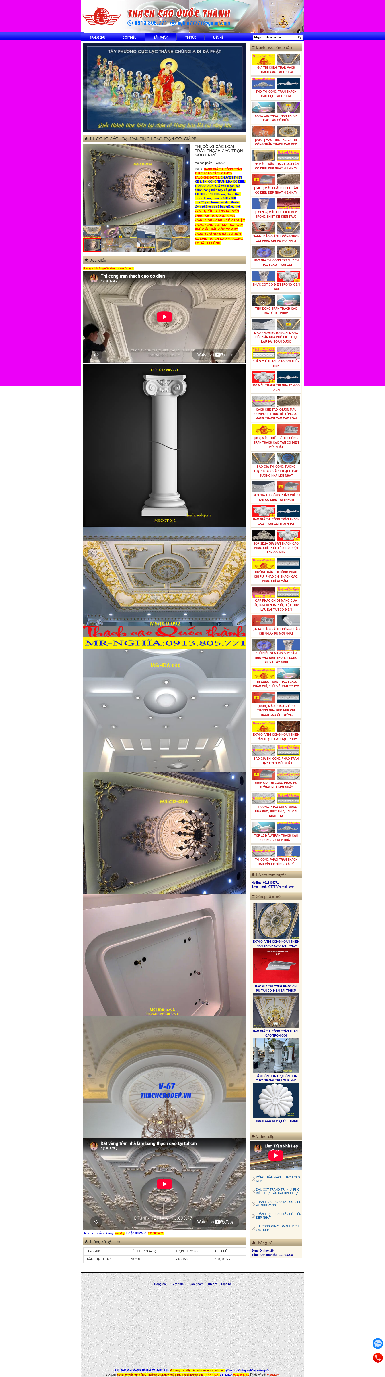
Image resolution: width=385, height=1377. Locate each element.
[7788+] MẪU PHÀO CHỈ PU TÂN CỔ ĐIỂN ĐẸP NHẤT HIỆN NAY (276, 190)
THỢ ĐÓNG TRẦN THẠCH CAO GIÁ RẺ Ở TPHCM (276, 311)
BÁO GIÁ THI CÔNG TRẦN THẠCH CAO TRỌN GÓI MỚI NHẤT (276, 522)
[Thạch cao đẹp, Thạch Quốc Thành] (164, 87)
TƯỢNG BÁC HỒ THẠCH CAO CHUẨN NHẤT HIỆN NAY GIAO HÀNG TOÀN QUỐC (276, 1080)
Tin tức (190, 37)
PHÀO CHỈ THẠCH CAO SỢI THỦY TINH (276, 363)
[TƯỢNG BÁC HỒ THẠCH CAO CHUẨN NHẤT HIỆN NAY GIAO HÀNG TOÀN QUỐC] (276, 1055)
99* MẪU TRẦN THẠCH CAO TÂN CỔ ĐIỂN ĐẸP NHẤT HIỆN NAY (276, 166)
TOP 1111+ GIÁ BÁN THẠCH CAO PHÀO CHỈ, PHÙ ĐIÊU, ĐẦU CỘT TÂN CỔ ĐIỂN (276, 548)
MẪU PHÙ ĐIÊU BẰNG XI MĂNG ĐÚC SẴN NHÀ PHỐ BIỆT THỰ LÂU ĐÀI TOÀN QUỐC (276, 337)
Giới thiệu (129, 37)
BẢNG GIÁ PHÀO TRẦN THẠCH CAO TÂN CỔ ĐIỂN (276, 118)
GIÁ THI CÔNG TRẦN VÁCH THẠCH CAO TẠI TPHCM (276, 70)
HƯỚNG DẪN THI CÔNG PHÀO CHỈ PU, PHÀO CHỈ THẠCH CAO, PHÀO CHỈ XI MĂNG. (276, 576)
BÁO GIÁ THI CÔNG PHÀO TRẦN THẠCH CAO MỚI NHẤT (276, 761)
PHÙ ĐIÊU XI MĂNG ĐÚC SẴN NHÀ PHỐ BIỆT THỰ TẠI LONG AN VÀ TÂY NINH (276, 658)
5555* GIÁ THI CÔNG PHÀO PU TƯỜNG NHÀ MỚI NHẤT (276, 785)
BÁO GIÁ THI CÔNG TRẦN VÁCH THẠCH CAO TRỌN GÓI (276, 263)
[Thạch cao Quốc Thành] (101, 16)
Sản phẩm (161, 37)
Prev (89, 184)
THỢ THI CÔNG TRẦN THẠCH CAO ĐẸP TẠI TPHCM (276, 94)
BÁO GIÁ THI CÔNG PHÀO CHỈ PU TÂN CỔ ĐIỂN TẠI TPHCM (276, 497)
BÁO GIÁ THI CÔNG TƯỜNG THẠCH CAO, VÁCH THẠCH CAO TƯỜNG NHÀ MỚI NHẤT (276, 471)
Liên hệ (218, 37)
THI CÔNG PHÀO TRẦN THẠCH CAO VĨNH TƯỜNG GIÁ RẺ (276, 862)
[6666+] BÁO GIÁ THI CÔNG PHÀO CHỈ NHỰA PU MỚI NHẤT (276, 631)
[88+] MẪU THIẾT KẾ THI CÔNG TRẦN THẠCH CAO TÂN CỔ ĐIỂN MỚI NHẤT (276, 442)
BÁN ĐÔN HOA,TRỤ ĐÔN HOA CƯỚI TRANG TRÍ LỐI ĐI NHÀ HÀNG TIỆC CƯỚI (276, 990)
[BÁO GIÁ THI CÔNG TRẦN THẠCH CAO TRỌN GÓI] (276, 921)
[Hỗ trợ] (378, 1357)
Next (184, 184)
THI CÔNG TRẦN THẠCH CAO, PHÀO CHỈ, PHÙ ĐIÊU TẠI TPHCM (276, 684)
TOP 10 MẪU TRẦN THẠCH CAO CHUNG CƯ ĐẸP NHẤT (276, 838)
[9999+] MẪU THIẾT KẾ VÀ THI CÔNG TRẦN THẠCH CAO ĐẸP (276, 142)
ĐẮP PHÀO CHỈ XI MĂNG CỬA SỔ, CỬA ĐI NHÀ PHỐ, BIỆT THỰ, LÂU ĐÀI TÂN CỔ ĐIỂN (276, 605)
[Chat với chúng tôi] (378, 1343)
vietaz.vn (273, 1374)
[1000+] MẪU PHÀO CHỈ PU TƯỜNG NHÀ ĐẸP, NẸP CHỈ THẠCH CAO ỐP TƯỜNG (276, 710)
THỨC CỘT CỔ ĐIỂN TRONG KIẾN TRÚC (276, 287)
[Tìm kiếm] (299, 37)
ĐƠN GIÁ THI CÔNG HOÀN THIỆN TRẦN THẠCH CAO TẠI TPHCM (276, 737)
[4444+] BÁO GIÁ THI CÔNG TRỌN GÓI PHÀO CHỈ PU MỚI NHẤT (276, 238)
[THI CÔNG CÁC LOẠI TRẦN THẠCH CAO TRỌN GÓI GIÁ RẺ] (140, 184)
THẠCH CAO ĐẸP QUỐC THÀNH (276, 1031)
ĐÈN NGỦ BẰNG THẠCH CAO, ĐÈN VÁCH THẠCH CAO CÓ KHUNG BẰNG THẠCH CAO (276, 1125)
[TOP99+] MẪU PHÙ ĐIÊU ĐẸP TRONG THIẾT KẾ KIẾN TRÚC (276, 214)
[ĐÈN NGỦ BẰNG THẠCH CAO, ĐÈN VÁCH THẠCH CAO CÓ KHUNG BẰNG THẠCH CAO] (276, 1100)
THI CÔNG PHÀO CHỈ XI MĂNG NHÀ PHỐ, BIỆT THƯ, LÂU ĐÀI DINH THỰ (276, 811)
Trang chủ (97, 37)
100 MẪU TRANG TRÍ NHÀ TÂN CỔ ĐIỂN (276, 388)
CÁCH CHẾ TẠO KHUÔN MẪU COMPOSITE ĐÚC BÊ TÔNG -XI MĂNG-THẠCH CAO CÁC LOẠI (276, 414)
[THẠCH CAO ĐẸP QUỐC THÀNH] (276, 1011)
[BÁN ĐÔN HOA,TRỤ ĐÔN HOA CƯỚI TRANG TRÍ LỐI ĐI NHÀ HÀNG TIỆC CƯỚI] (276, 966)
